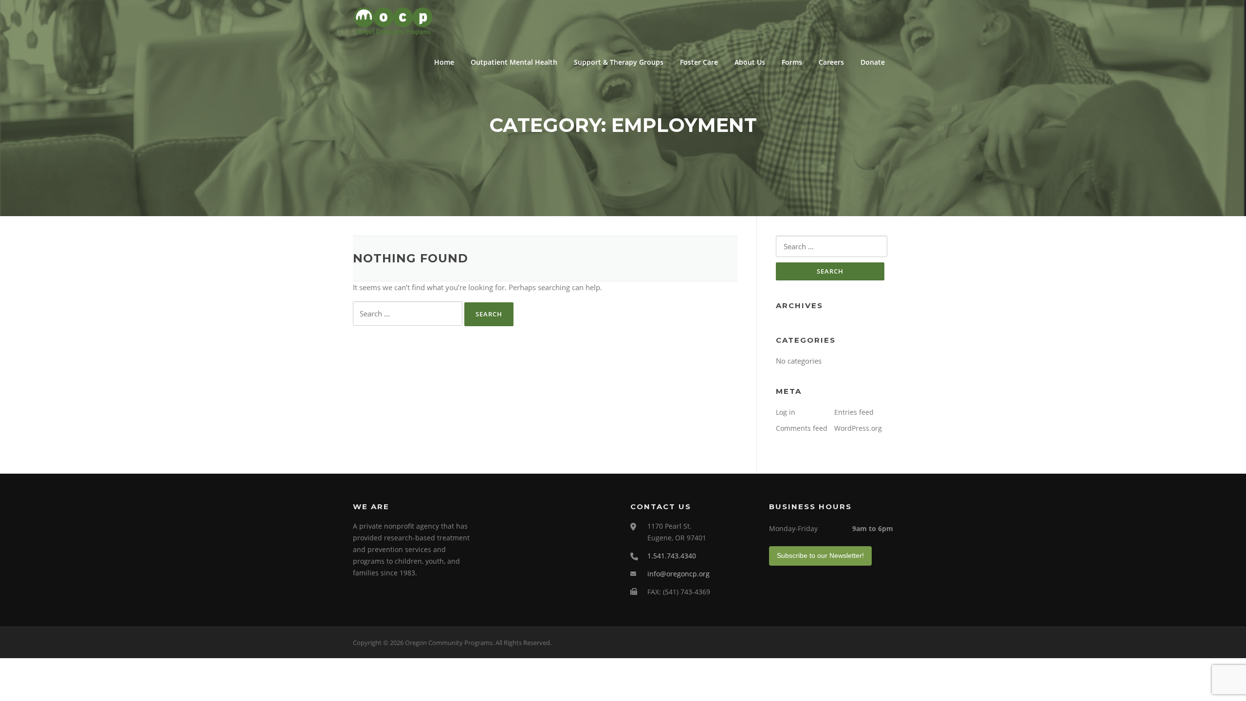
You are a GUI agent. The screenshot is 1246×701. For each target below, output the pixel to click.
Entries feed (854, 412)
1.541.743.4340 (671, 555)
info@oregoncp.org (678, 573)
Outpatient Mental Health (514, 62)
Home (444, 62)
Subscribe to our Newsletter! (820, 555)
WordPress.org (858, 428)
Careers (831, 62)
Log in (785, 412)
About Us (749, 62)
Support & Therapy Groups (618, 62)
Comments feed (801, 428)
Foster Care (699, 62)
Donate (873, 62)
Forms (792, 62)
